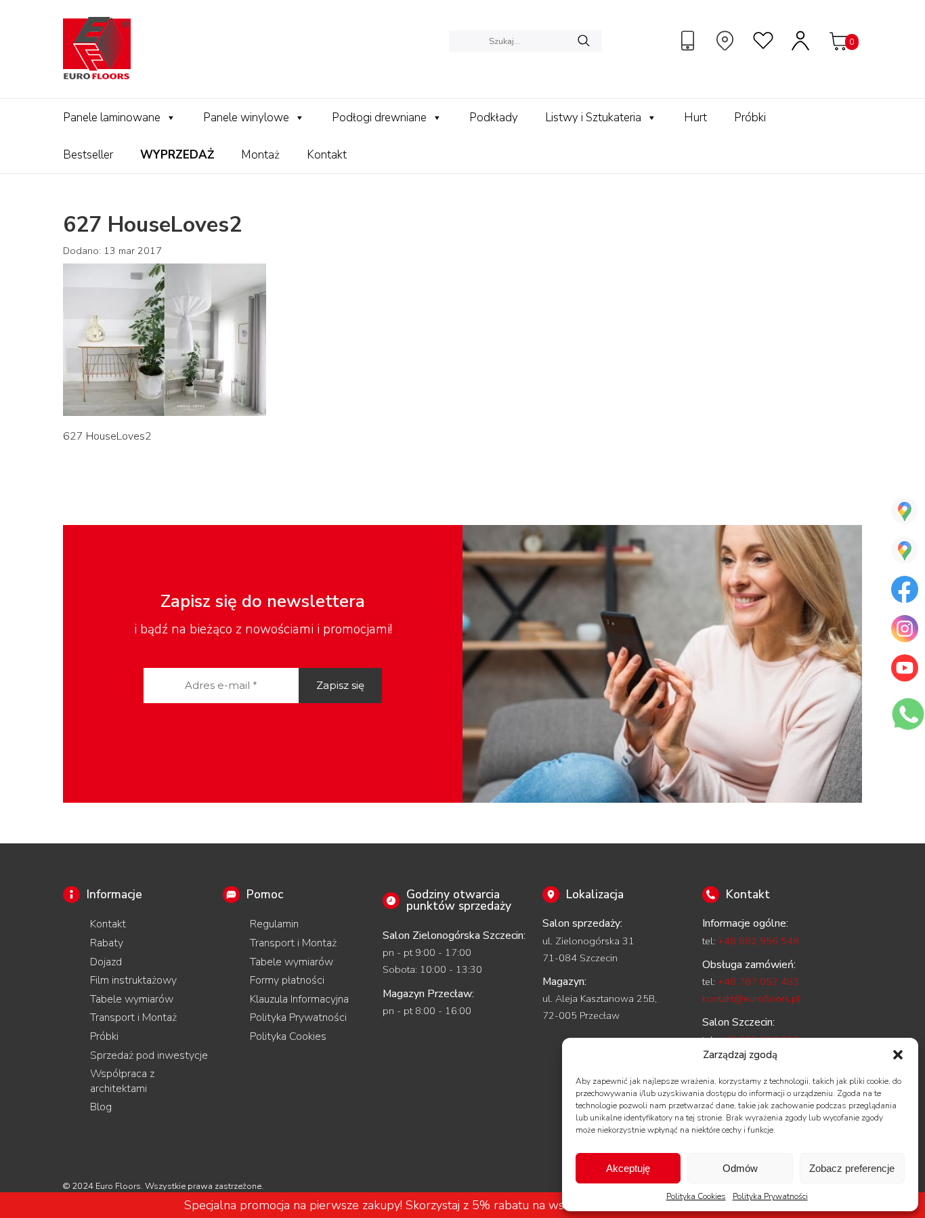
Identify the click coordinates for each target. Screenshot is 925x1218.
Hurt (695, 117)
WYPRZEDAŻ (177, 155)
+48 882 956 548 (758, 941)
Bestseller (88, 155)
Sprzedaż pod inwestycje (149, 1055)
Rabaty (106, 943)
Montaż (260, 155)
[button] (898, 1055)
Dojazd (106, 961)
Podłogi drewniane (379, 117)
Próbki (750, 117)
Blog (101, 1106)
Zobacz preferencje (852, 1168)
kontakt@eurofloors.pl (751, 998)
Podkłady (493, 117)
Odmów (740, 1168)
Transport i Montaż (133, 1017)
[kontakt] (689, 40)
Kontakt (327, 155)
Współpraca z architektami (122, 1081)
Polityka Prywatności (770, 1196)
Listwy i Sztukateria (593, 117)
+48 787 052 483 (758, 981)
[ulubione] (763, 40)
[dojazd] (726, 40)
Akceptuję (628, 1168)
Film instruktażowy (133, 980)
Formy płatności (287, 980)
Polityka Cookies (696, 1196)
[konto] (801, 40)
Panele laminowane (111, 117)
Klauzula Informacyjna (299, 999)
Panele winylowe (246, 117)
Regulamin (274, 924)
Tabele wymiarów (131, 999)
